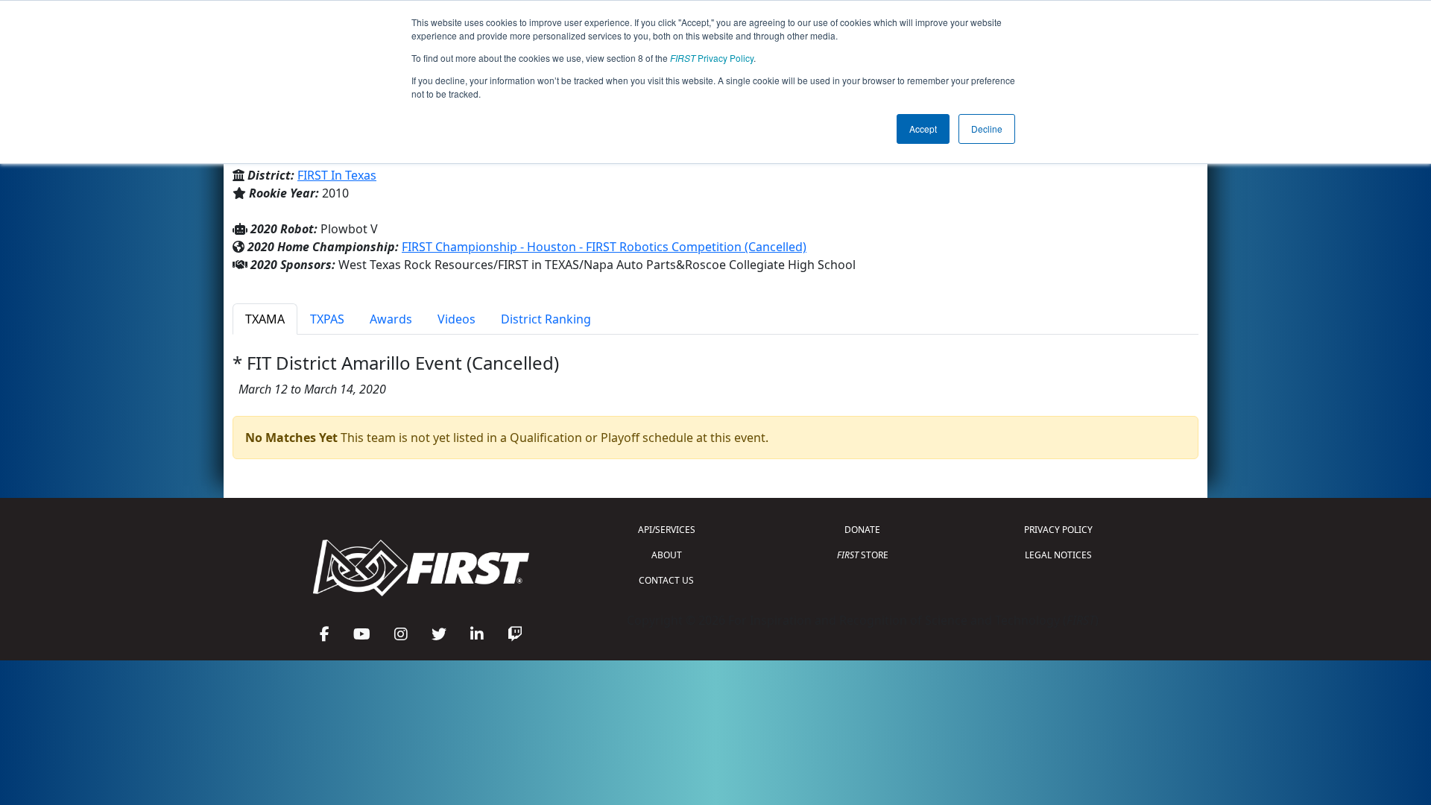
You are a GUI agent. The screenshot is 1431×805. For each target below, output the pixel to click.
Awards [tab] (391, 319)
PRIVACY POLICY (1058, 529)
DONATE (862, 529)
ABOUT (666, 555)
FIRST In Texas (336, 175)
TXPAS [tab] (327, 319)
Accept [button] (923, 128)
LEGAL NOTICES (1058, 555)
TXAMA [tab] (265, 319)
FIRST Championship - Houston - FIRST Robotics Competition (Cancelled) (604, 247)
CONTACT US (666, 580)
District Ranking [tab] (546, 319)
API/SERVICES (666, 529)
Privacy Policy (712, 57)
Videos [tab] (456, 319)
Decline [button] (986, 128)
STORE (862, 555)
